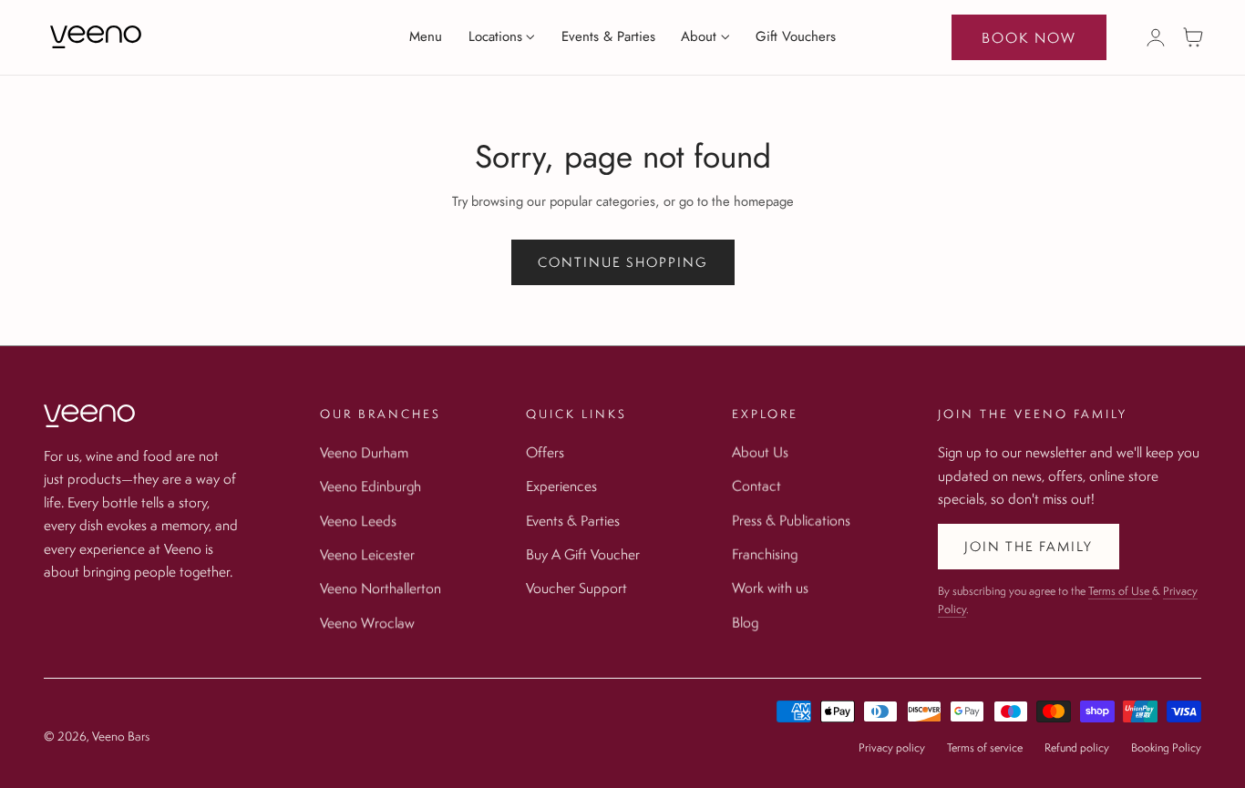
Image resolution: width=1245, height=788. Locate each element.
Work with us (770, 587)
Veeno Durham (364, 452)
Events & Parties (573, 520)
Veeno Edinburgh (370, 485)
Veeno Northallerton (380, 587)
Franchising (764, 554)
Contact (756, 485)
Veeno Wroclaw (367, 622)
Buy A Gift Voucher (583, 554)
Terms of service (985, 747)
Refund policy (1076, 747)
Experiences (561, 485)
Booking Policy (1166, 747)
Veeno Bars (120, 736)
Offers (545, 452)
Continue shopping (623, 262)
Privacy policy (892, 747)
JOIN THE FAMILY (1028, 546)
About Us (760, 452)
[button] (1193, 37)
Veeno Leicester (367, 554)
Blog (745, 622)
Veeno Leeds (358, 520)
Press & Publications (791, 520)
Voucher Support (576, 587)
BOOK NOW (1029, 37)
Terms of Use (1120, 591)
